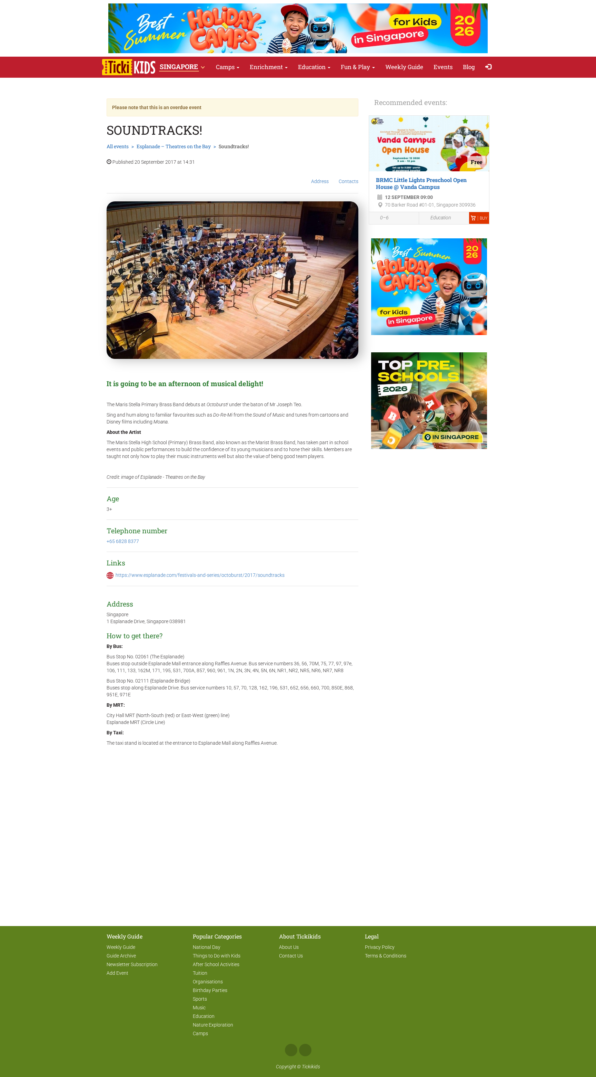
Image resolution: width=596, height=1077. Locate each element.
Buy (483, 218)
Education (312, 67)
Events (443, 67)
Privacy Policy (380, 947)
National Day (206, 947)
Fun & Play (356, 67)
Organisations (208, 981)
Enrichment (267, 67)
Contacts (348, 181)
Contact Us (291, 956)
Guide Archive (121, 956)
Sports (200, 999)
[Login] (490, 67)
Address (320, 181)
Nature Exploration (213, 1025)
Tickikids (311, 1066)
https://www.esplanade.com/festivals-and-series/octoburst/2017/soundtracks (200, 575)
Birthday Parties (210, 990)
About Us (289, 947)
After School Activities (216, 964)
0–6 (384, 217)
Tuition (200, 973)
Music (199, 1007)
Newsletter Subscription (132, 964)
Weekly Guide (404, 67)
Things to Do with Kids (216, 956)
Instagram (305, 1050)
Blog (469, 67)
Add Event (117, 973)
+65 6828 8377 (123, 541)
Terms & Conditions (385, 956)
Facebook (291, 1050)
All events (118, 146)
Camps (226, 67)
